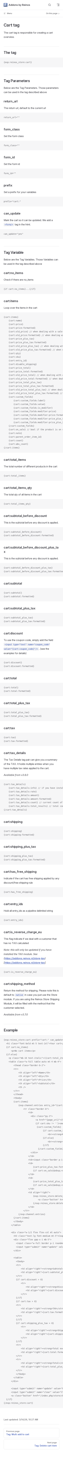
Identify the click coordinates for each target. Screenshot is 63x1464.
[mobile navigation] (58, 5)
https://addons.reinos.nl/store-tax (25, 958)
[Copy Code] (58, 62)
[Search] (49, 5)
